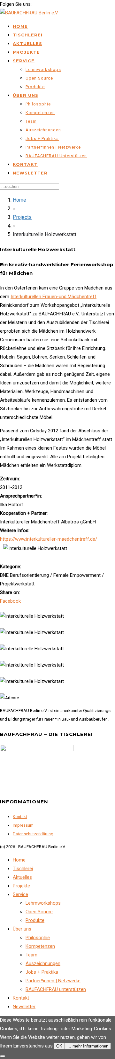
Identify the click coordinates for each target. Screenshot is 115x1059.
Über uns (25, 95)
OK (59, 1046)
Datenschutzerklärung (33, 833)
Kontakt (25, 164)
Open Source (39, 78)
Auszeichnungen (43, 130)
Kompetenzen (40, 112)
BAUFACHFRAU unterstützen (56, 155)
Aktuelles (27, 43)
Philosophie (38, 104)
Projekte (26, 52)
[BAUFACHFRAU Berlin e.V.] (29, 13)
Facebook (10, 601)
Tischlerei (27, 34)
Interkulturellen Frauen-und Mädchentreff (53, 296)
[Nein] (2, 1056)
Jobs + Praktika (42, 138)
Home (20, 26)
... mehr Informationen (87, 1046)
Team (31, 121)
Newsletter (30, 172)
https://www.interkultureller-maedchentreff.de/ (48, 539)
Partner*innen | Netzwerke (53, 147)
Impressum (23, 825)
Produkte (35, 86)
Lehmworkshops (43, 69)
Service (23, 60)
